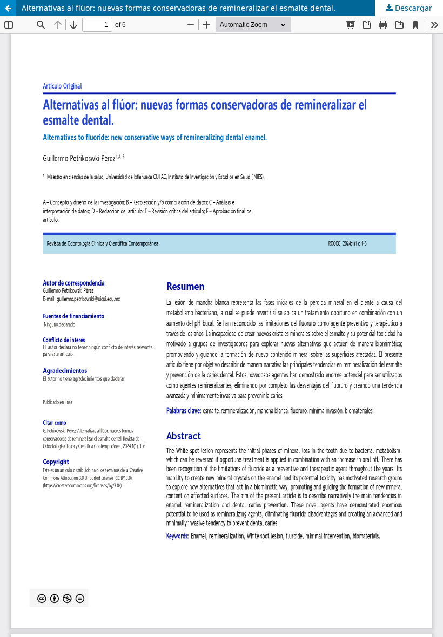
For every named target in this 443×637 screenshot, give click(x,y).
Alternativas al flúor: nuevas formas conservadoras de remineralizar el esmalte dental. (178, 8)
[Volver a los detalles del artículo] (8, 8)
